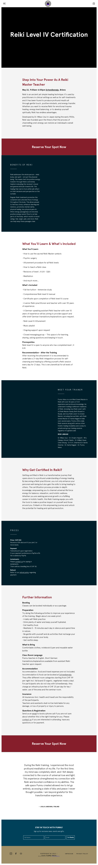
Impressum (69, 853)
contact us (19, 562)
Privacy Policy (82, 853)
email (34, 713)
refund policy (24, 572)
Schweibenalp (65, 674)
